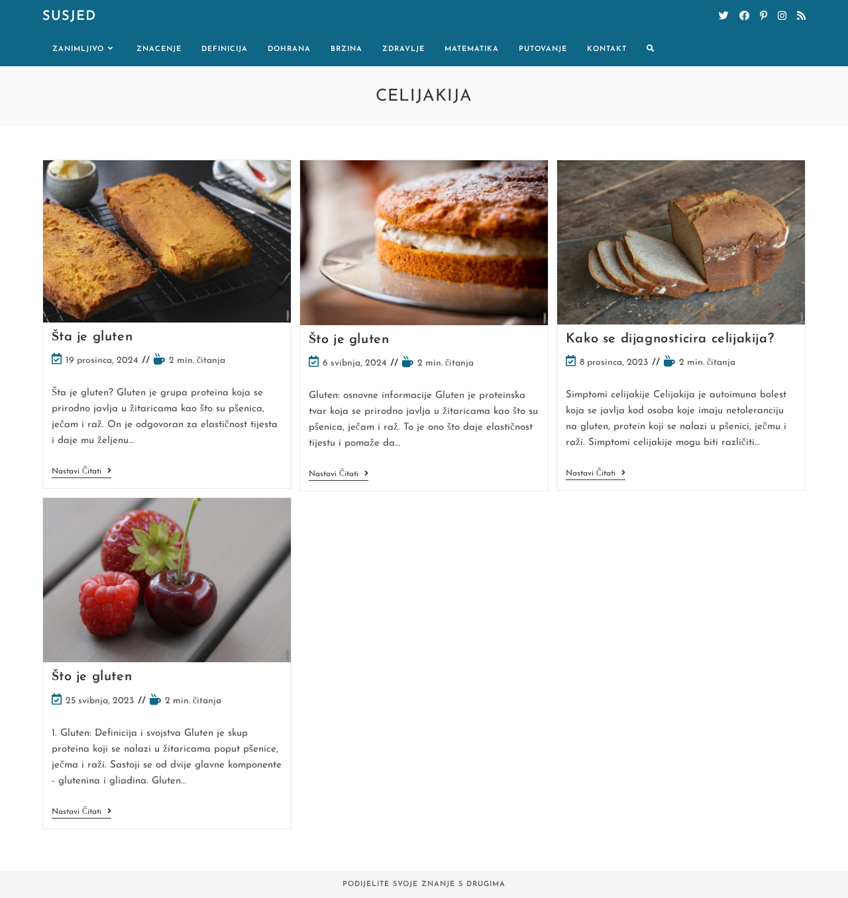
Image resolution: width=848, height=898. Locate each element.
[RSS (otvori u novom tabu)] (801, 16)
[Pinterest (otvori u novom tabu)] (763, 16)
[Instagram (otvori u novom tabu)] (782, 16)
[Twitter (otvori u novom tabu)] (724, 16)
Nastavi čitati (81, 472)
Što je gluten (349, 339)
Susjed (69, 16)
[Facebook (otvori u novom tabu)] (744, 16)
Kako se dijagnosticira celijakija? (670, 339)
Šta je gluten (92, 337)
